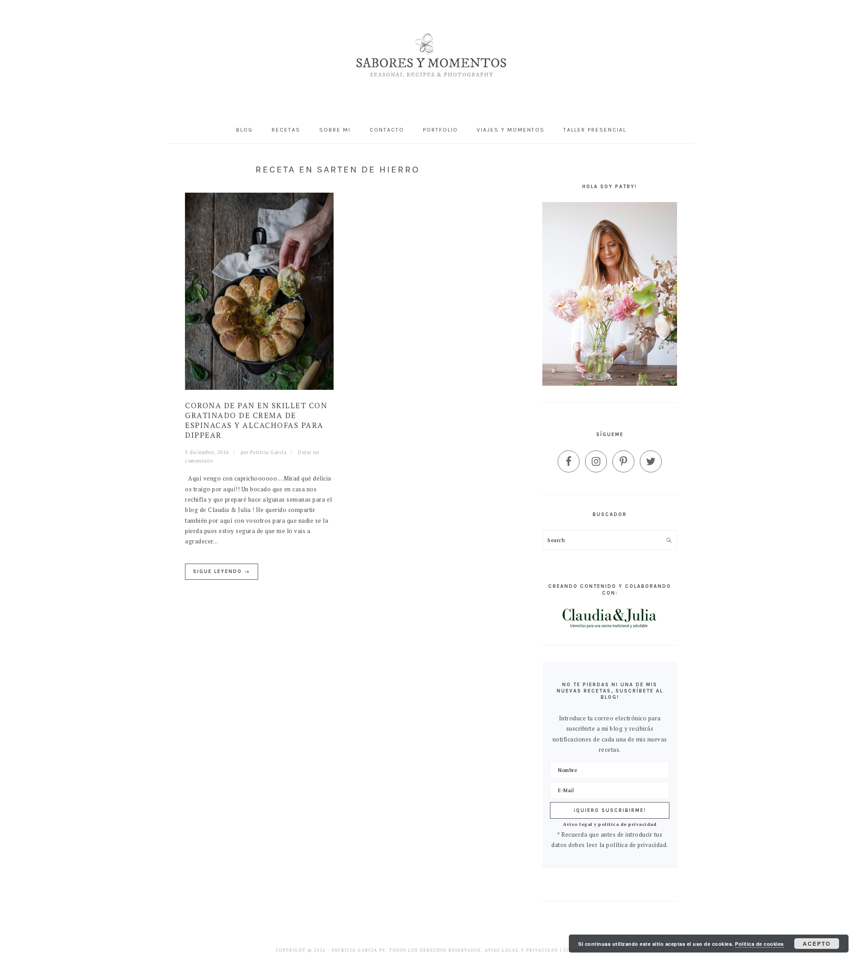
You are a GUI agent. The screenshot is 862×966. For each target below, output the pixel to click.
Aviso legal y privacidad (521, 950)
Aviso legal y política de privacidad (609, 824)
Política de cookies (759, 943)
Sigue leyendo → (221, 571)
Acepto (817, 944)
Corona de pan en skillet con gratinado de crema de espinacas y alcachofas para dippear (256, 420)
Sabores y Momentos (431, 58)
